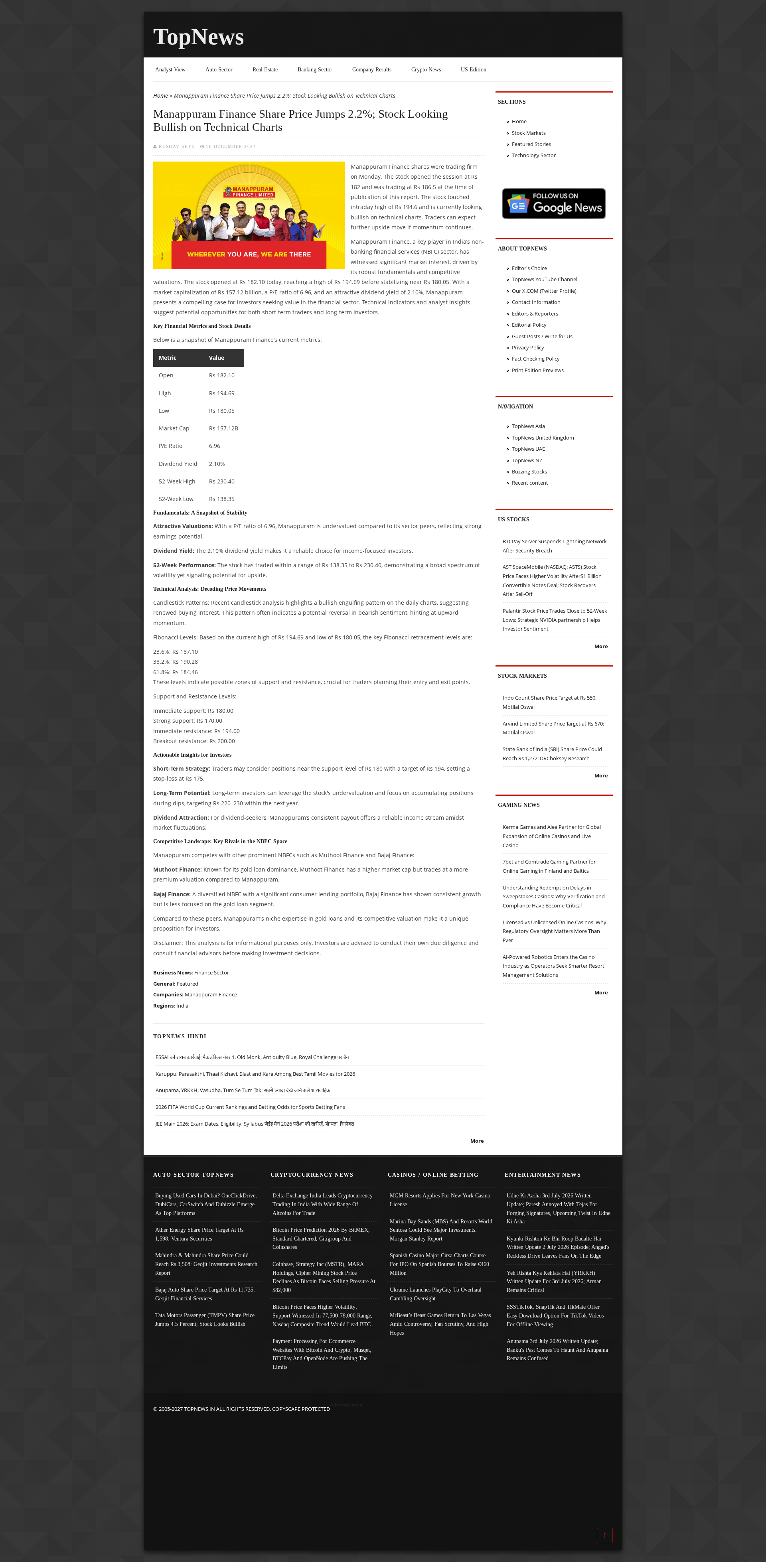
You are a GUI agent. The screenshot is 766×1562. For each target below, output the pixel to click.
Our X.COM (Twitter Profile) (544, 290)
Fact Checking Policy (536, 358)
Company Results (371, 69)
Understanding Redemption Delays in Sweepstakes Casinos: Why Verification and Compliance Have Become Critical (554, 896)
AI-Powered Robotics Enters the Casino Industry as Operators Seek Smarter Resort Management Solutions (553, 965)
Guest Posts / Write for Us (542, 336)
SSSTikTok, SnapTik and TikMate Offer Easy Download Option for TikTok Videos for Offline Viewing (555, 1315)
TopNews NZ (527, 460)
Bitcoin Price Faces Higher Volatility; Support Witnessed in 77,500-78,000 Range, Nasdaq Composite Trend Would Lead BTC (322, 1315)
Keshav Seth (177, 146)
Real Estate (265, 69)
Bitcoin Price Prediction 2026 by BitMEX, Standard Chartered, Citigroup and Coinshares (321, 1238)
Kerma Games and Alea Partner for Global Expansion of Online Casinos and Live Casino (552, 835)
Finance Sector (211, 972)
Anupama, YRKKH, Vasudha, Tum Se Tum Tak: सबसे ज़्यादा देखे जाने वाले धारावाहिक (243, 1090)
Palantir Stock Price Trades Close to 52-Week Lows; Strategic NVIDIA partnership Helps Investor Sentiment (555, 619)
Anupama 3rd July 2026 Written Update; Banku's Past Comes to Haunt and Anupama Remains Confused (557, 1349)
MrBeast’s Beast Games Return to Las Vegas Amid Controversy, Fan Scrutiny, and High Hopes (440, 1323)
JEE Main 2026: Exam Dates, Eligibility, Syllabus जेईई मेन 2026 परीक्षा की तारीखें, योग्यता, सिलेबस (255, 1123)
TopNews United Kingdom (543, 437)
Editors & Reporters (535, 313)
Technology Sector (534, 155)
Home (160, 95)
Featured (187, 983)
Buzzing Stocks (529, 471)
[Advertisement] (383, 1469)
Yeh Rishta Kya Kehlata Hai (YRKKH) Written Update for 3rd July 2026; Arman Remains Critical (554, 1281)
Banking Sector (315, 69)
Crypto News (426, 69)
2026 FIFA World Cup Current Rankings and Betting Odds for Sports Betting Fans (250, 1106)
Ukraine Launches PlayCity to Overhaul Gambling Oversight (436, 1294)
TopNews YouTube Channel (544, 279)
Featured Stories (531, 144)
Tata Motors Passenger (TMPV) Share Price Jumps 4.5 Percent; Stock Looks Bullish (205, 1319)
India (182, 1005)
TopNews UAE (528, 448)
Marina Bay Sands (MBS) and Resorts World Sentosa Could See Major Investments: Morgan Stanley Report (441, 1230)
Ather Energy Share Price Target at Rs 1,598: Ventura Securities (199, 1234)
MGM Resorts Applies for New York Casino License (440, 1199)
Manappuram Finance (211, 994)
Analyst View (170, 69)
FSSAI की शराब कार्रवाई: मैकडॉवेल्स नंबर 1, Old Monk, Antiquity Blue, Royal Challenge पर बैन (252, 1057)
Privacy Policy (528, 347)
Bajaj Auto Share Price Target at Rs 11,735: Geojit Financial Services (205, 1294)
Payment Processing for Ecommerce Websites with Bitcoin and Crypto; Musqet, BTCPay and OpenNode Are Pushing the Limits (321, 1354)
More (477, 1140)
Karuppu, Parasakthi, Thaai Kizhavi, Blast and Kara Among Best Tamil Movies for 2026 (255, 1073)
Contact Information (536, 302)
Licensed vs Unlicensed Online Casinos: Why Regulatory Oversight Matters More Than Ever (554, 931)
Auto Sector (219, 69)
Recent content (530, 482)
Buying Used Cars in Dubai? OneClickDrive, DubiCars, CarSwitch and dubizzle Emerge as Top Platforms (206, 1204)
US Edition (473, 69)
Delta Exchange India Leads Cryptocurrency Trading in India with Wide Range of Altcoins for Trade (322, 1204)
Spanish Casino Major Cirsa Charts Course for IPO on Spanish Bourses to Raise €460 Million (439, 1264)
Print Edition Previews (538, 370)
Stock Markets (529, 132)
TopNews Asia (528, 426)
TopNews (198, 36)
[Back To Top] (605, 1534)
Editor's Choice (529, 268)
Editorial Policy (529, 324)
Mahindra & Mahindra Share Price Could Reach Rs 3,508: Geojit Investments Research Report (206, 1264)
